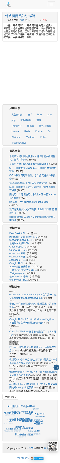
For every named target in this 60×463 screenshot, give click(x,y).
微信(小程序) (45, 125)
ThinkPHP (17, 125)
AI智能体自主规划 (16, 417)
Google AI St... (17, 263)
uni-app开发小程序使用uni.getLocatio (28, 201)
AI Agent (16, 137)
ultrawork (9, 423)
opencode (40, 415)
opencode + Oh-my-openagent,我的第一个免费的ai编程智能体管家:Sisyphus (32, 296)
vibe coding (27, 410)
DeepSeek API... (18, 233)
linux (39, 114)
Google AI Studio (19, 409)
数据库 (30, 125)
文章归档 (10, 397)
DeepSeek (20, 433)
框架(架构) (26, 120)
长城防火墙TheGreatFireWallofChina (28, 163)
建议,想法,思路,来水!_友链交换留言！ (28, 182)
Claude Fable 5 (13, 427)
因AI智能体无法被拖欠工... (23, 236)
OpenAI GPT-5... (18, 249)
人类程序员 (20, 436)
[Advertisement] (30, 74)
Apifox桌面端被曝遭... (20, 266)
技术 (22, 19)
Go (49, 131)
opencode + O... (17, 259)
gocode (35, 408)
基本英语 (28, 426)
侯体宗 (30, 448)
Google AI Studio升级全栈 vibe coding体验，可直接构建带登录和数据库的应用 (32, 320)
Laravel (15, 131)
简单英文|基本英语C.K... (21, 240)
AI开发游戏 (24, 417)
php (14, 120)
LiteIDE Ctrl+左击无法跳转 (21, 405)
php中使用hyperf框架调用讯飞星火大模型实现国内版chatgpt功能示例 (33, 385)
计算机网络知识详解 (20, 15)
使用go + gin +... (17, 273)
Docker (39, 131)
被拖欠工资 (28, 437)
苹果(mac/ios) (19, 142)
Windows (30, 137)
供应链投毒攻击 (12, 411)
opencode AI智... (18, 253)
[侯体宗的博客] (8, 4)
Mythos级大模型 (12, 431)
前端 (38, 120)
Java (49, 114)
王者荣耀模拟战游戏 (32, 418)
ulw (10, 420)
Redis (27, 131)
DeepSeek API (27, 433)
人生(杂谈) (17, 114)
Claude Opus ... (17, 246)
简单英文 (20, 425)
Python (43, 137)
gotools (29, 405)
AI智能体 (38, 422)
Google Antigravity (34, 412)
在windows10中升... (19, 276)
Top (56, 367)
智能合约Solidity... (18, 279)
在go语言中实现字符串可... (23, 269)
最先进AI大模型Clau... (20, 243)
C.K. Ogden (34, 429)
